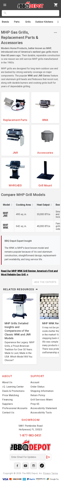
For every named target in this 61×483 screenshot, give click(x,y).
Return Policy (37, 395)
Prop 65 (34, 404)
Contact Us (8, 412)
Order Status (37, 386)
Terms (54, 473)
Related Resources (18, 289)
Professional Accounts (15, 408)
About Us (7, 382)
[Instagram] (33, 465)
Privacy (47, 473)
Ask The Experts (45, 282)
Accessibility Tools (41, 412)
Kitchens (44, 21)
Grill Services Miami (41, 399)
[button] (11, 204)
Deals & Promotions (13, 391)
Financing (7, 399)
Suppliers (7, 404)
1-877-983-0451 (31, 435)
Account (34, 382)
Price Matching (10, 395)
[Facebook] (17, 465)
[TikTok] (42, 465)
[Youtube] (25, 465)
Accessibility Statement (43, 408)
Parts (17, 21)
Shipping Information (41, 391)
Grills (28, 21)
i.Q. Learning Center (13, 386)
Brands (5, 21)
